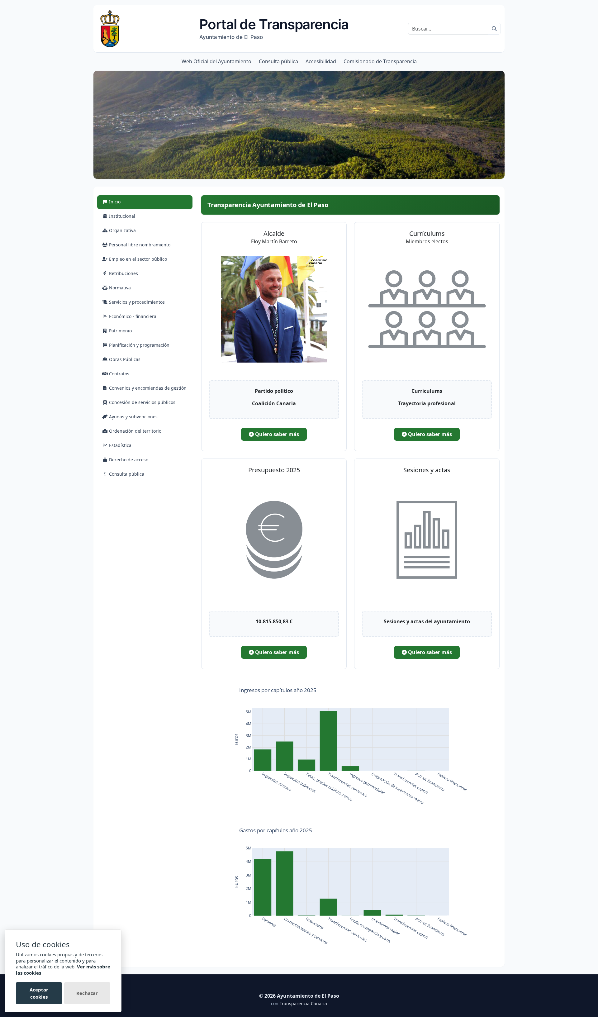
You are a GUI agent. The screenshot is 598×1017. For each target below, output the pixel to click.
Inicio (121, 201)
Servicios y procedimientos (136, 302)
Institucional (121, 216)
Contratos (118, 374)
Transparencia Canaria (303, 1003)
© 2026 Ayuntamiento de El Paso (299, 995)
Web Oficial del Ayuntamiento (216, 61)
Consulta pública (278, 61)
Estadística (119, 445)
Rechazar (87, 993)
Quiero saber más (276, 434)
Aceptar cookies (39, 993)
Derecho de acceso (128, 460)
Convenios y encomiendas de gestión (147, 388)
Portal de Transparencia (274, 28)
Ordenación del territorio (134, 431)
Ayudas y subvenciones (133, 417)
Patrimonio (120, 331)
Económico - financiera (132, 316)
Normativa (119, 288)
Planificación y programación (138, 345)
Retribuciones (123, 273)
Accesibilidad (321, 61)
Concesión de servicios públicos (141, 402)
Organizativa (122, 230)
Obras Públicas (124, 359)
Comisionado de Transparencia (380, 61)
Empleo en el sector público (137, 259)
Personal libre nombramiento (139, 245)
